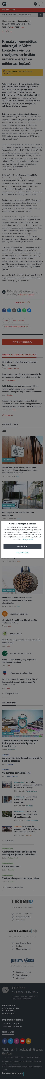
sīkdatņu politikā (27, 539)
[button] (22, 552)
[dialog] (22, 539)
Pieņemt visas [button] (22, 546)
